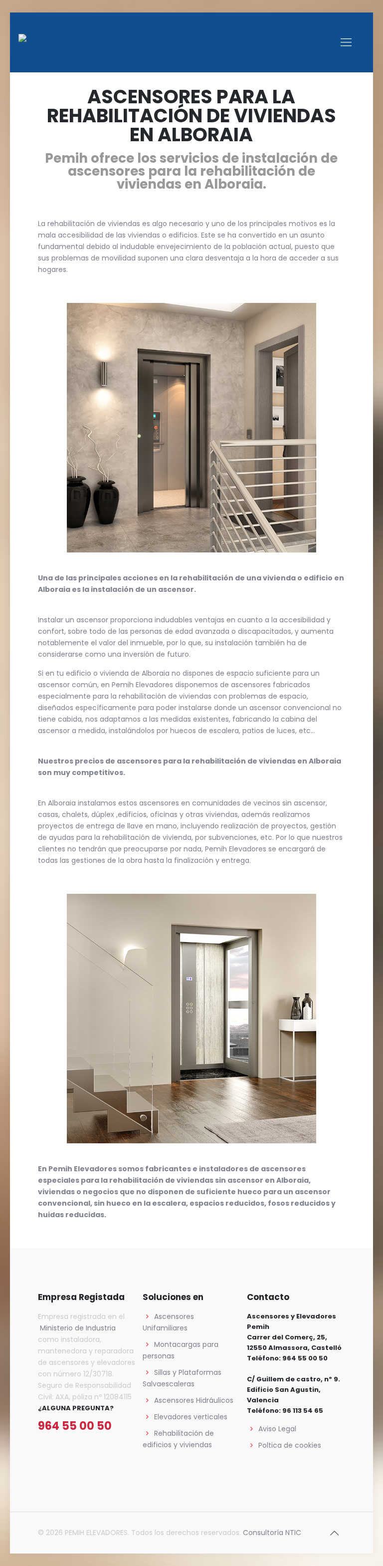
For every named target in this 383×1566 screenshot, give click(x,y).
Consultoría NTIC (272, 1533)
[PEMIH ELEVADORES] (43, 42)
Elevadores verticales (190, 1417)
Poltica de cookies (289, 1445)
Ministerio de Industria (77, 1328)
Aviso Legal (277, 1429)
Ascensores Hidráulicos (193, 1400)
